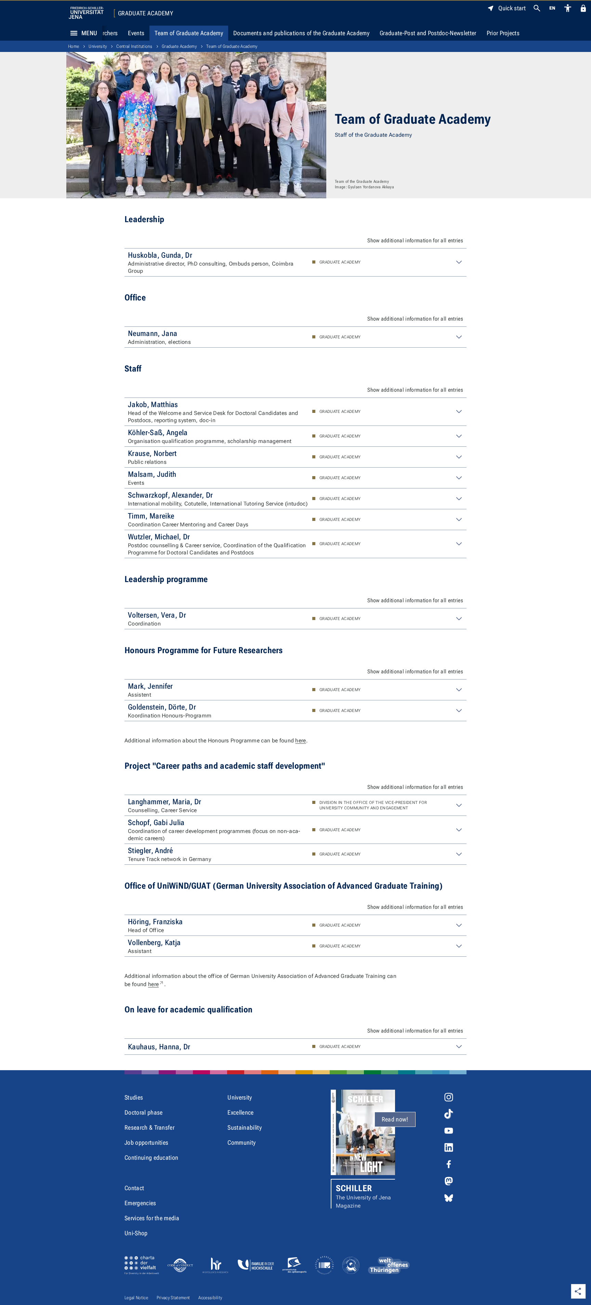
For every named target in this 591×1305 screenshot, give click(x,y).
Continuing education (151, 1157)
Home (73, 46)
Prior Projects (503, 33)
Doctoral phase (143, 1112)
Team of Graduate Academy (189, 33)
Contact (134, 1188)
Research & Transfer (149, 1127)
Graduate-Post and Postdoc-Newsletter (428, 33)
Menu (89, 33)
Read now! (395, 1119)
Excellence (240, 1112)
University (98, 46)
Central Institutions (134, 46)
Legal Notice (136, 1297)
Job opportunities (146, 1142)
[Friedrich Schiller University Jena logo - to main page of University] (86, 13)
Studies (133, 1097)
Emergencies (140, 1203)
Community (241, 1142)
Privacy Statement (173, 1297)
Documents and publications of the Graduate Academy (301, 33)
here (300, 740)
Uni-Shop (136, 1233)
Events (136, 33)
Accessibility (210, 1297)
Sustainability (244, 1127)
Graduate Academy (145, 13)
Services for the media (151, 1218)
